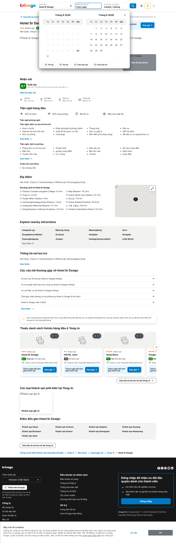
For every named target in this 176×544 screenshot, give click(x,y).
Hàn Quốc (82, 453)
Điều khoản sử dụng (69, 479)
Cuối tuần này (82, 65)
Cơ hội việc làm (9, 511)
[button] (139, 44)
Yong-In (111, 453)
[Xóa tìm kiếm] (70, 5)
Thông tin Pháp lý (68, 483)
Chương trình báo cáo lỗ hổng (73, 499)
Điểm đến (42, 4)
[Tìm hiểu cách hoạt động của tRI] (67, 87)
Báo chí (5, 519)
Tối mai (65, 65)
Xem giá (146, 25)
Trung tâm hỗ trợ (67, 509)
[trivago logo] (28, 6)
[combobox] (56, 6)
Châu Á (70, 453)
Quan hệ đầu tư (9, 515)
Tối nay (51, 65)
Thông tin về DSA (68, 491)
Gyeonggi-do (97, 453)
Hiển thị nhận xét (28, 92)
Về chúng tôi (7, 507)
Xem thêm (24, 139)
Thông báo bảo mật (69, 487)
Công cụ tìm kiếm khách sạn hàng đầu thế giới (41, 453)
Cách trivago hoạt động (71, 513)
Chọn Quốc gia (9, 474)
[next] (124, 15)
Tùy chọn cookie (67, 495)
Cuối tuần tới (102, 65)
